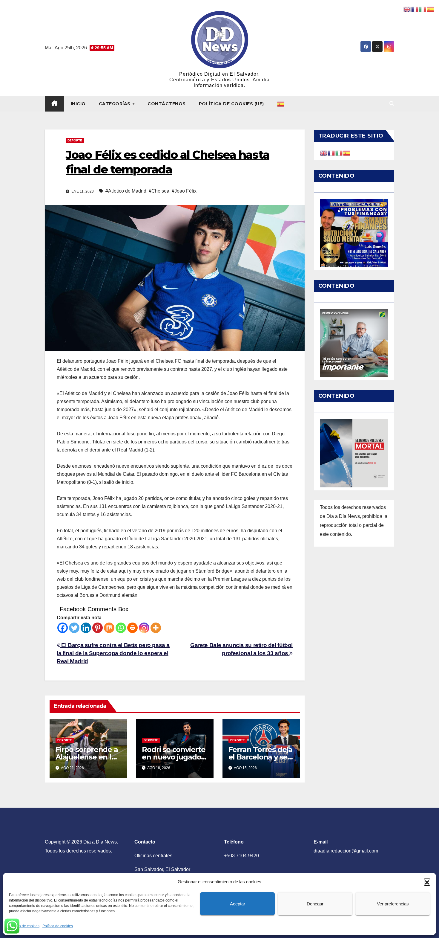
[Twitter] (74, 628)
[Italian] (339, 152)
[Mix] (109, 628)
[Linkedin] (86, 628)
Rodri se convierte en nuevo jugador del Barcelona (173, 757)
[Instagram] (144, 628)
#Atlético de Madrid (125, 190)
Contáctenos (167, 103)
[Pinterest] (97, 628)
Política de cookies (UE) (231, 103)
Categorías (115, 103)
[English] (324, 152)
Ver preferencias (393, 903)
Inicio (78, 103)
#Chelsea (159, 190)
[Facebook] (62, 628)
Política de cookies (24, 926)
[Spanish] (281, 104)
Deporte (74, 140)
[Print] (132, 628)
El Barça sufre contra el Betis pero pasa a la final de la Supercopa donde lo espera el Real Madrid (113, 653)
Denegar (315, 903)
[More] (156, 628)
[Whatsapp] (121, 628)
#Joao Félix (184, 190)
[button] (427, 882)
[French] (331, 152)
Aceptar (237, 903)
